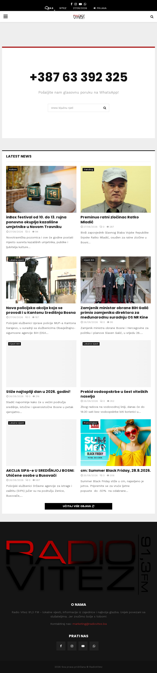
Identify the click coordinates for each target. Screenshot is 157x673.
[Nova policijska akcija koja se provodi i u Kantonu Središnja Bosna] (41, 279)
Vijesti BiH (89, 260)
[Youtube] (82, 646)
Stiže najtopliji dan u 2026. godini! (38, 391)
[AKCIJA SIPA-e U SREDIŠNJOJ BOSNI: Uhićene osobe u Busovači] (41, 442)
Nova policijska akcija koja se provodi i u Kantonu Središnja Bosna (41, 310)
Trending (88, 169)
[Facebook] (60, 646)
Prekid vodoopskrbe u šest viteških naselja (114, 394)
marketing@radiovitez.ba (90, 623)
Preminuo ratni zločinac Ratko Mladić (110, 219)
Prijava (101, 8)
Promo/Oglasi (90, 423)
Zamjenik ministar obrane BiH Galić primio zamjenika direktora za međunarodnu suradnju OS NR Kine (115, 312)
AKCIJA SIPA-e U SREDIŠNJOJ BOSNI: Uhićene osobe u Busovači (40, 473)
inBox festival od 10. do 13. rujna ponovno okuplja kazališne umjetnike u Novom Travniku (36, 222)
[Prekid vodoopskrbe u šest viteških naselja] (116, 363)
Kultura (13, 169)
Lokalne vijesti (16, 260)
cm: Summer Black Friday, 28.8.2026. (116, 470)
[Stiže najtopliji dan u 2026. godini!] (41, 363)
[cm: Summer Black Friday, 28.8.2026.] (116, 442)
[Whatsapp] (94, 646)
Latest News (18, 156)
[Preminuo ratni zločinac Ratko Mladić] (116, 189)
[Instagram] (71, 646)
